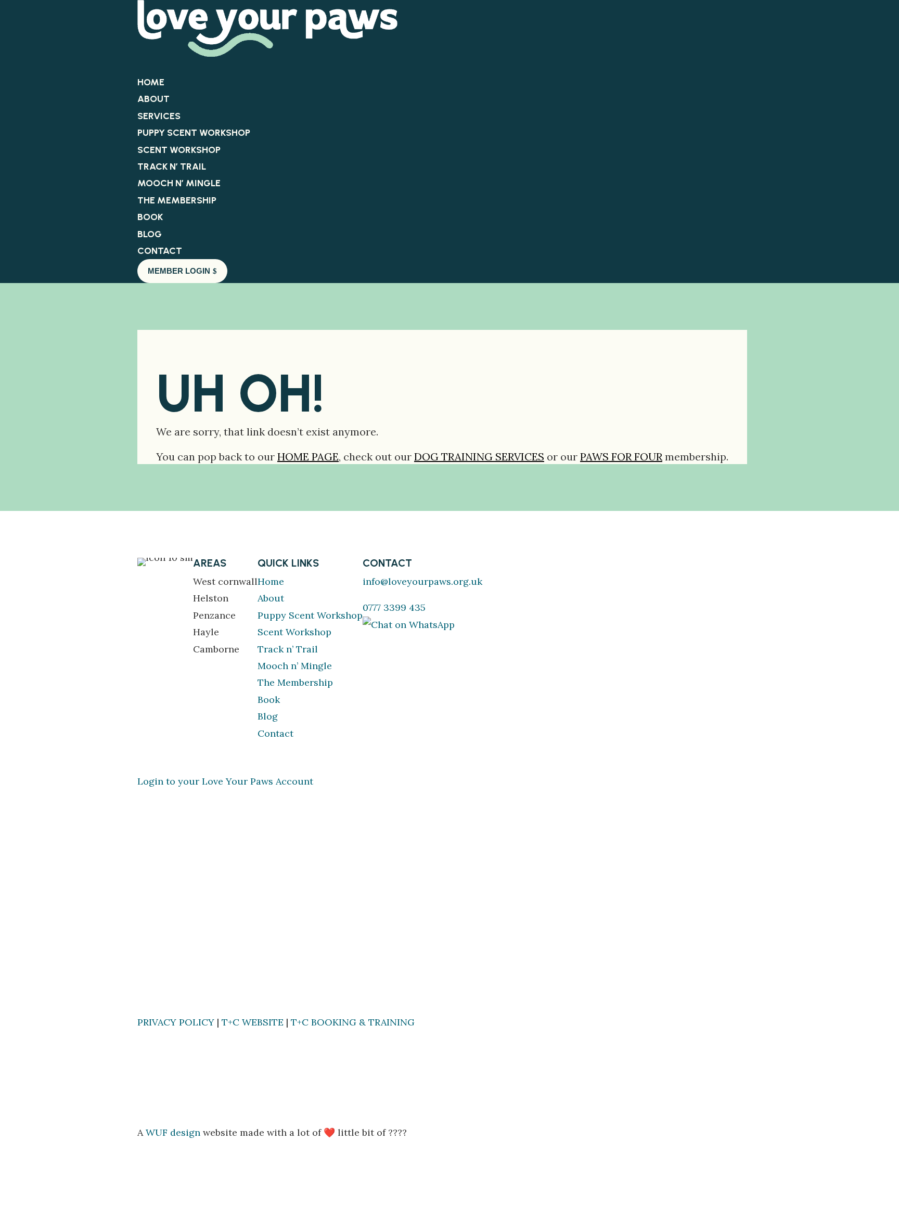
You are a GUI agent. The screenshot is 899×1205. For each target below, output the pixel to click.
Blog (268, 716)
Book (269, 700)
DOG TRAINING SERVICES (479, 456)
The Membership (176, 200)
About (153, 99)
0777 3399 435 (394, 607)
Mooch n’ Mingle (179, 183)
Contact (275, 733)
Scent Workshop (179, 150)
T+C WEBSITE (253, 1022)
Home (271, 581)
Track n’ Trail (171, 166)
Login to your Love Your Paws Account (225, 781)
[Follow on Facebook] (371, 641)
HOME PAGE (308, 456)
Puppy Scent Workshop (193, 132)
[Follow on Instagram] (391, 641)
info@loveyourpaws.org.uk (422, 581)
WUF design (173, 1132)
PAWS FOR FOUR (621, 456)
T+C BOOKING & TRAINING (353, 1022)
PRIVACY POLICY (175, 1022)
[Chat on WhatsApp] (409, 625)
